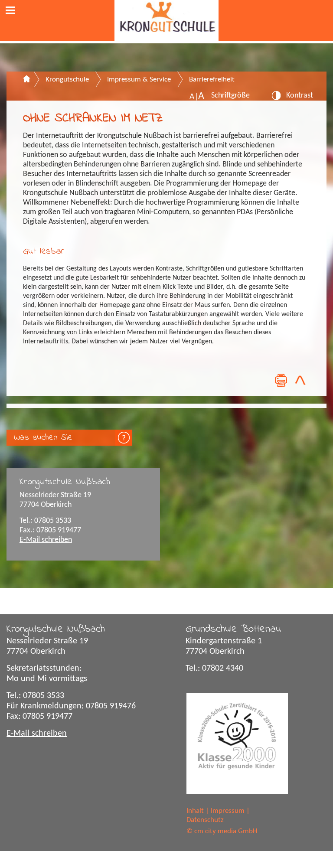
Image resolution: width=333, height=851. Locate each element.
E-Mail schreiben (46, 540)
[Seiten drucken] (280, 380)
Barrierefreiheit (212, 79)
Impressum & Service (139, 79)
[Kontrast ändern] (276, 98)
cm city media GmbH (226, 831)
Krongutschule (67, 79)
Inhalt (195, 811)
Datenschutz (205, 820)
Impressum (228, 811)
